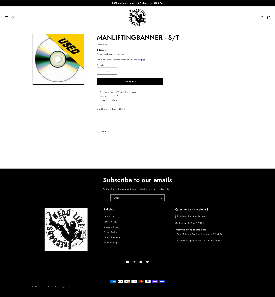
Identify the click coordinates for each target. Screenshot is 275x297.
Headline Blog (110, 242)
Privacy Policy (110, 232)
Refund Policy (110, 221)
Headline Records (47, 287)
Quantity (100, 65)
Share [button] (103, 131)
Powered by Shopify (62, 287)
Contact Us (109, 216)
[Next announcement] (217, 3)
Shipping (101, 54)
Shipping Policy (111, 226)
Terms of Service (112, 237)
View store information (111, 100)
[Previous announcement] (58, 3)
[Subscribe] (161, 197)
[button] (6, 17)
